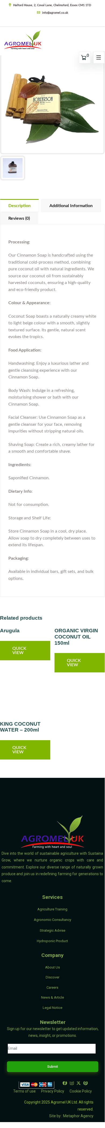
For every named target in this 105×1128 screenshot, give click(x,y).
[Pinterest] (85, 1083)
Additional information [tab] (71, 206)
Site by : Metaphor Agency (71, 1116)
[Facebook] (64, 1083)
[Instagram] (71, 1083)
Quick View (19, 650)
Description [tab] (19, 206)
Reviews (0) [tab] (19, 218)
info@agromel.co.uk (54, 12)
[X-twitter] (78, 1083)
